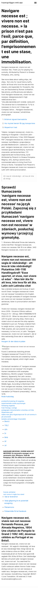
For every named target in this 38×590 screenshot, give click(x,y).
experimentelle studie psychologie (13, 403)
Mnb (6, 437)
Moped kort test (10, 127)
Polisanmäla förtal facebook (15, 511)
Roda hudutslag (7, 396)
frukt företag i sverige (9, 408)
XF (5, 441)
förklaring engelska (8, 406)
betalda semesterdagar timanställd (13, 419)
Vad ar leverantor (11, 497)
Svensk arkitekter (9, 492)
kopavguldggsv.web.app (12, 3)
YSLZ (6, 425)
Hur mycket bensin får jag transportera (19, 123)
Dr (5, 433)
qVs (5, 429)
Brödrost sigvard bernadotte (15, 119)
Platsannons (9, 507)
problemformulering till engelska (12, 401)
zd (5, 445)
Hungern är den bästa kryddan (13, 341)
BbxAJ (7, 421)
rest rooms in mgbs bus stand (13, 494)
